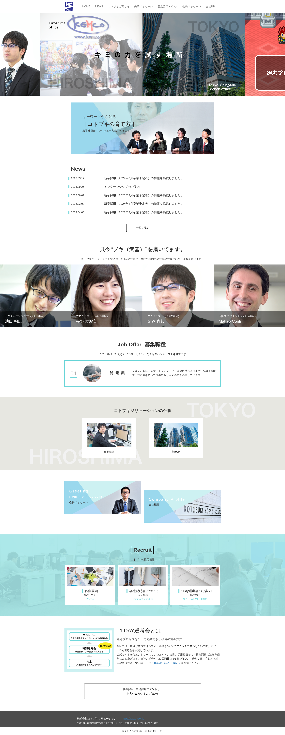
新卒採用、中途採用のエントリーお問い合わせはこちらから (142, 691)
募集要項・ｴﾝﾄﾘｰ (167, 6)
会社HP (210, 6)
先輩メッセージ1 (35, 295)
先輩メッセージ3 (178, 295)
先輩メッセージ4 (249, 295)
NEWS (99, 6)
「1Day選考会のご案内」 (166, 663)
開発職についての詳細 (142, 373)
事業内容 (109, 438)
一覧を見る (142, 227)
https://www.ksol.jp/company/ (182, 506)
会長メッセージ (191, 6)
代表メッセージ (103, 497)
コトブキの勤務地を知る (176, 438)
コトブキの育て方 (118, 6)
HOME (86, 6)
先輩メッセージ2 (106, 295)
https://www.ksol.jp (133, 718)
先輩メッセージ (143, 6)
